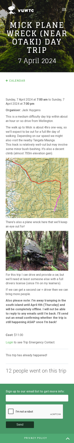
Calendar (16, 80)
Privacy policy (35, 438)
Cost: (10, 335)
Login (9, 342)
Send (20, 424)
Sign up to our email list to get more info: (35, 391)
